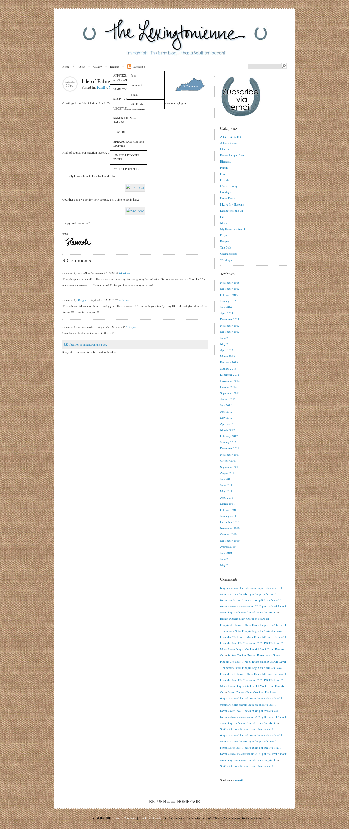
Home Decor (227, 198)
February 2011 (229, 510)
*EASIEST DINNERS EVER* (126, 157)
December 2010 (229, 522)
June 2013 (226, 338)
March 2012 (227, 430)
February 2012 (229, 436)
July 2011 (226, 479)
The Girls (225, 247)
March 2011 (227, 503)
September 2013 (230, 331)
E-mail (134, 94)
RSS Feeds (137, 104)
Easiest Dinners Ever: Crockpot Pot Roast (244, 618)
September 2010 (230, 540)
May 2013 (226, 344)
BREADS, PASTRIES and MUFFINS (128, 143)
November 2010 (230, 528)
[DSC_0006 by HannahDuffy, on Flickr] (135, 211)
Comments (137, 85)
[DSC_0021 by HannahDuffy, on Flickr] (135, 188)
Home (65, 66)
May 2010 (226, 565)
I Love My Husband (232, 204)
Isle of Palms (96, 81)
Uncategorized (228, 253)
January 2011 (228, 516)
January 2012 (228, 442)
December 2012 (229, 374)
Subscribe (139, 66)
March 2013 (227, 356)
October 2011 (228, 460)
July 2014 (226, 307)
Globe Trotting (229, 186)
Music (223, 223)
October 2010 (228, 534)
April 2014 (226, 313)
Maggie (82, 300)
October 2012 (228, 387)
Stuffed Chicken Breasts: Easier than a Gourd (254, 655)
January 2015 (228, 301)
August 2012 (228, 399)
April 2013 (226, 350)
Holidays (225, 192)
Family (102, 87)
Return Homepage (174, 801)
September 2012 (230, 393)
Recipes (114, 66)
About (81, 66)
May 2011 (226, 491)
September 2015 (230, 288)
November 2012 (230, 381)
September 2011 (230, 467)
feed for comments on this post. (85, 344)
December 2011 (229, 448)
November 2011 (230, 454)
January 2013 (228, 368)
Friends (224, 180)
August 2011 (228, 473)
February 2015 (229, 295)
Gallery (97, 66)
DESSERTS (120, 132)
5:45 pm (131, 327)
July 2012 (226, 405)
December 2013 (229, 319)
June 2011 (226, 485)
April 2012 (226, 424)
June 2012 (226, 411)
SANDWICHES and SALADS (125, 120)
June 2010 (226, 559)
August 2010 (228, 546)
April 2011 (226, 497)
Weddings (226, 260)
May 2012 (226, 417)
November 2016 (230, 282)
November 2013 (230, 325)
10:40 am (124, 273)
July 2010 (226, 553)
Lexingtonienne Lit (231, 210)
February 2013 (229, 362)
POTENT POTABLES (126, 169)
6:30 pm (124, 300)
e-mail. (239, 780)
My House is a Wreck (233, 229)
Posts (133, 75)
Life (222, 217)
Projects (224, 235)
